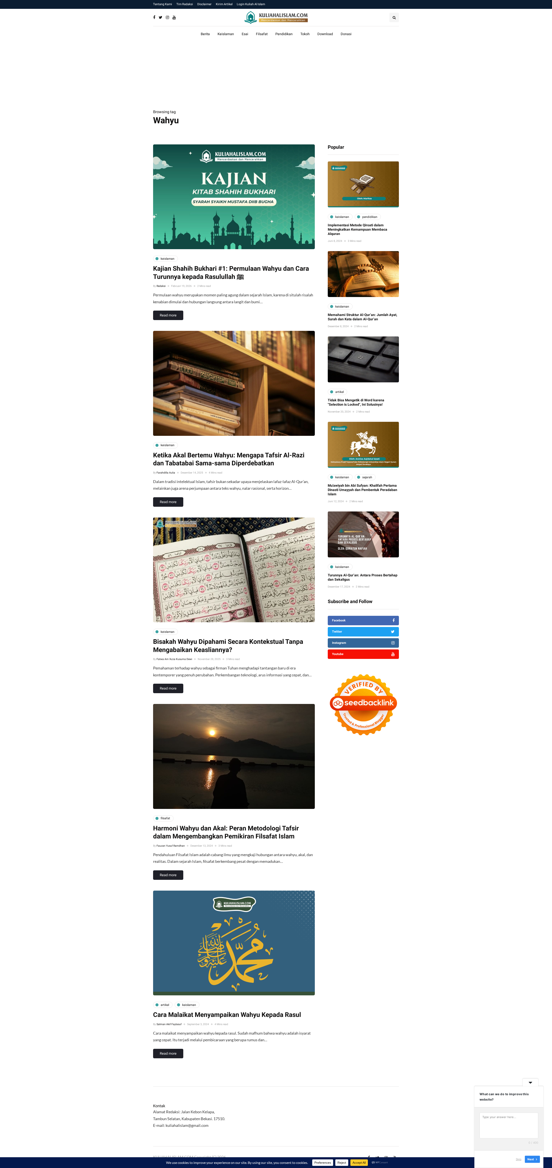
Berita (205, 34)
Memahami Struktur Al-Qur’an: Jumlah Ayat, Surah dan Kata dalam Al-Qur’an (362, 317)
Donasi (346, 34)
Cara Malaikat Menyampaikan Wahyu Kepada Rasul (227, 1015)
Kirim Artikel (224, 4)
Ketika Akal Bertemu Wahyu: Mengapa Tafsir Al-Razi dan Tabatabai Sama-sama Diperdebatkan (228, 459)
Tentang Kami (162, 4)
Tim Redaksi (184, 4)
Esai (245, 34)
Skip (518, 1159)
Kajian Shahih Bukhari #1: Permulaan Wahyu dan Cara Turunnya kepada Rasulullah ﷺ (231, 273)
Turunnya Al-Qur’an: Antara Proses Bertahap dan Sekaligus (362, 577)
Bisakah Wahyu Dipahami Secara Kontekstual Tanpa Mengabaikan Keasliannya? (228, 646)
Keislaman (226, 34)
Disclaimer (204, 4)
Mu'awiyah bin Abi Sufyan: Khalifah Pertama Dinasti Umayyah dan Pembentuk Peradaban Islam (362, 490)
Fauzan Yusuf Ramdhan (171, 846)
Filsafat (262, 34)
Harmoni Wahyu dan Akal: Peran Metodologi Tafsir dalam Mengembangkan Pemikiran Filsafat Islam (226, 832)
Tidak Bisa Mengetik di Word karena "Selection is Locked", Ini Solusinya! (356, 402)
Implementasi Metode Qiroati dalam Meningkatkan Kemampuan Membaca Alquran (357, 230)
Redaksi (161, 286)
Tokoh (305, 34)
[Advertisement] (276, 76)
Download (325, 34)
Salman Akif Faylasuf (169, 1024)
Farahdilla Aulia (166, 473)
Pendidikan (284, 34)
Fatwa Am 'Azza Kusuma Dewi (174, 659)
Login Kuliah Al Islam (251, 4)
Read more (168, 315)
